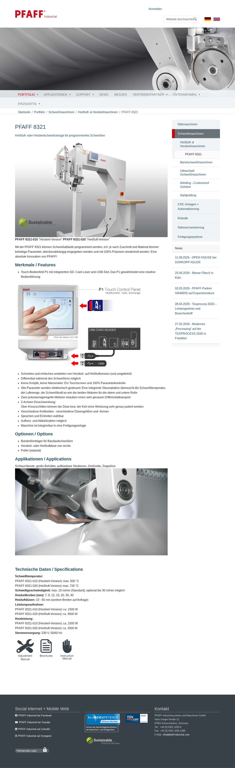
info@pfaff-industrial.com (176, 734)
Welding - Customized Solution (194, 184)
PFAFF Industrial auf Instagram (35, 736)
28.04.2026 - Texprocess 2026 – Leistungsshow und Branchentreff (196, 308)
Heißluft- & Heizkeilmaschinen (98, 112)
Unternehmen (184, 94)
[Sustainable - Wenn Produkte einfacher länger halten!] (103, 741)
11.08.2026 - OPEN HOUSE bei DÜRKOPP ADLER (195, 260)
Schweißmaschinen (61, 112)
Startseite (24, 112)
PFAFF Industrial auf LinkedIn (34, 729)
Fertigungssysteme (190, 236)
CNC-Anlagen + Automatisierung (188, 207)
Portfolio (26, 94)
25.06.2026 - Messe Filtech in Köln (194, 275)
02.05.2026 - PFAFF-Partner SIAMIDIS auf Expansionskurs (194, 291)
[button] (38, 94)
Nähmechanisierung (191, 227)
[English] (217, 19)
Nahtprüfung (188, 195)
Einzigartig (27, 103)
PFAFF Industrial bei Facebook (35, 715)
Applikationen (55, 94)
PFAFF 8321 (193, 154)
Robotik (183, 218)
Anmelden (155, 8)
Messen (120, 94)
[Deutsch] (208, 19)
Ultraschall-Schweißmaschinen (193, 172)
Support (83, 94)
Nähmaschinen (188, 124)
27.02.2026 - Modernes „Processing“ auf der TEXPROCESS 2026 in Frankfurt (190, 331)
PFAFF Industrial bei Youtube (34, 722)
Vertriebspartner (148, 94)
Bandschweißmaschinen (196, 162)
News (103, 94)
